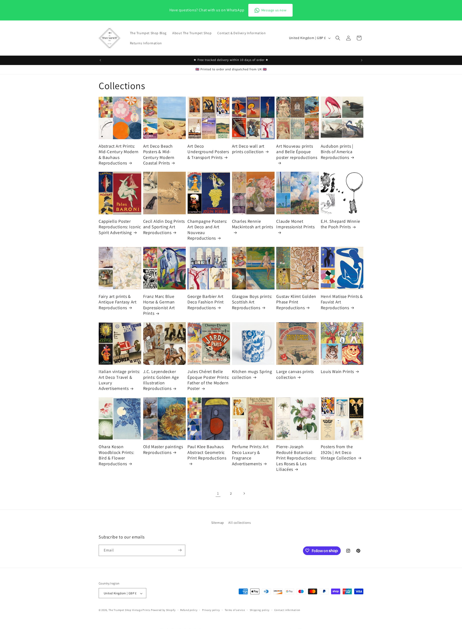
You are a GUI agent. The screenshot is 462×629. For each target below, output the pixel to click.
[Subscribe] (179, 550)
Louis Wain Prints (337, 371)
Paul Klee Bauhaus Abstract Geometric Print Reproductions (206, 452)
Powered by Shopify (163, 610)
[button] (338, 38)
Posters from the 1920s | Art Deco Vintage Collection (338, 452)
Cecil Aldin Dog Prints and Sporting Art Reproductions (164, 226)
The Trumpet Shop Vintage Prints (129, 610)
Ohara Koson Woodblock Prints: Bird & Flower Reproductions (116, 455)
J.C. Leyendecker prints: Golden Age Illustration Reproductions (161, 380)
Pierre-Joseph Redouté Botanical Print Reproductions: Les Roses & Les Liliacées (296, 458)
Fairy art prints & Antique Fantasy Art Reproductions (117, 302)
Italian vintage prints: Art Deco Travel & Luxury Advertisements (119, 380)
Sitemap (217, 522)
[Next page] (244, 493)
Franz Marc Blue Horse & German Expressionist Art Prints (159, 305)
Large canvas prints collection (295, 374)
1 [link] (218, 493)
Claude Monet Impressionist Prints (295, 223)
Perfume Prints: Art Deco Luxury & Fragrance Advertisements (250, 455)
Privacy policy (211, 610)
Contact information (287, 610)
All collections (239, 522)
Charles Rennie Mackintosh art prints (252, 223)
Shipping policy (260, 610)
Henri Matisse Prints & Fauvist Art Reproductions (342, 302)
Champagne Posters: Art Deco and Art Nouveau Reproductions (207, 229)
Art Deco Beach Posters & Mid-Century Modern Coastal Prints (158, 154)
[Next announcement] (361, 60)
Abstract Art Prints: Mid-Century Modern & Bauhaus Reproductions (119, 154)
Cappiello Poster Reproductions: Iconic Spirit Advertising (120, 226)
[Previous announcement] (100, 60)
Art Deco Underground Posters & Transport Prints (208, 151)
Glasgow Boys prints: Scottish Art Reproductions (252, 302)
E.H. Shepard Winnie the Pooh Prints (340, 223)
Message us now (273, 10)
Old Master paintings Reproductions (163, 449)
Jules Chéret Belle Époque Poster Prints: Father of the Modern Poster (208, 380)
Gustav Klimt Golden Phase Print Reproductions (296, 302)
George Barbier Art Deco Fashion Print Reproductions (205, 302)
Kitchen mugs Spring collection (252, 374)
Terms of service (235, 610)
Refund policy (188, 610)
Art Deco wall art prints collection (248, 148)
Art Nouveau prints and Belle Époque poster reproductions (296, 151)
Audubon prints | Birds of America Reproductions (337, 151)
